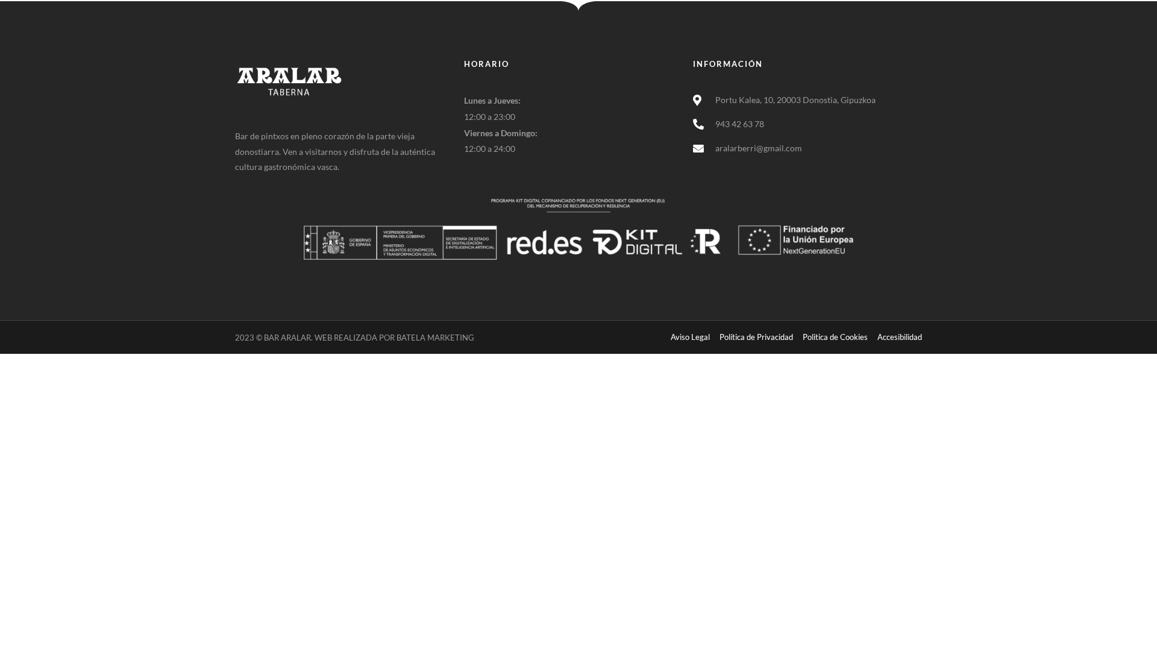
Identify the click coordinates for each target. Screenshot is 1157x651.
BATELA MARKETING (435, 337)
